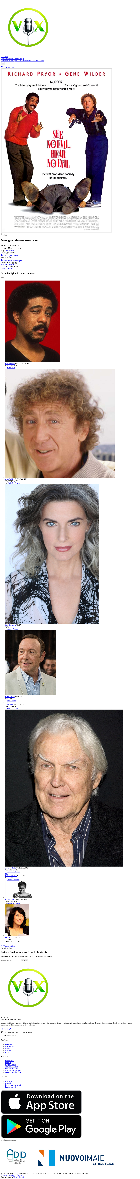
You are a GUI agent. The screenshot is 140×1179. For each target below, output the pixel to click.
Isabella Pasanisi (12, 629)
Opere (15, 61)
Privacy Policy (12, 1175)
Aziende (20, 61)
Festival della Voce (11, 1069)
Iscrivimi (24, 960)
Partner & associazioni (13, 1085)
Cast (11, 61)
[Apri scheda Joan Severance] (52, 623)
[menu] (3, 63)
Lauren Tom (9, 937)
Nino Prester (11, 701)
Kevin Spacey (10, 697)
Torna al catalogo (9, 946)
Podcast (8, 1063)
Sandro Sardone (12, 708)
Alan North (9, 705)
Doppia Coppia (10, 1065)
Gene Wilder (9, 479)
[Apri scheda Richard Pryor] (32, 362)
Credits (19, 1175)
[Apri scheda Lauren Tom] (17, 935)
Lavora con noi (10, 1087)
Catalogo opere (9, 67)
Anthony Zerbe (10, 868)
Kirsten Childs (10, 899)
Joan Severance (10, 625)
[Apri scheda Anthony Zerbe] (64, 866)
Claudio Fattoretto (13, 880)
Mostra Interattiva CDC (13, 1072)
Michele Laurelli (18, 1177)
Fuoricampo (27, 61)
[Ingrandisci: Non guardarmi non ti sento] (56, 150)
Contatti (41, 61)
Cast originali (9, 1046)
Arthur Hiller (9, 251)
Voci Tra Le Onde (11, 1067)
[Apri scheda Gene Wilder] (60, 477)
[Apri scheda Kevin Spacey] (30, 695)
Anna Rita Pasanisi (13, 903)
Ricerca (7, 1052)
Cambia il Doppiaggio (13, 1071)
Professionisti (5, 61)
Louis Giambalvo (11, 876)
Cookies (4, 1175)
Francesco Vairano (13, 872)
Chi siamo (35, 61)
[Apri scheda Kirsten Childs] (22, 897)
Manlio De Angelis (13, 483)
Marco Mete (11, 368)
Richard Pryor (10, 364)
